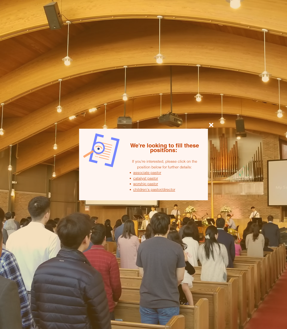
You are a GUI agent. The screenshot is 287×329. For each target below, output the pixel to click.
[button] (211, 125)
